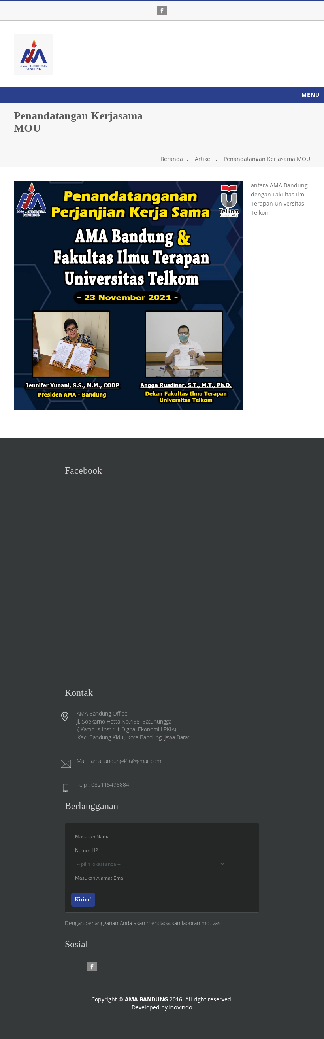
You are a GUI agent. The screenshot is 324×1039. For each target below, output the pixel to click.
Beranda (171, 158)
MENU (310, 94)
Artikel (203, 158)
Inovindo (180, 1007)
